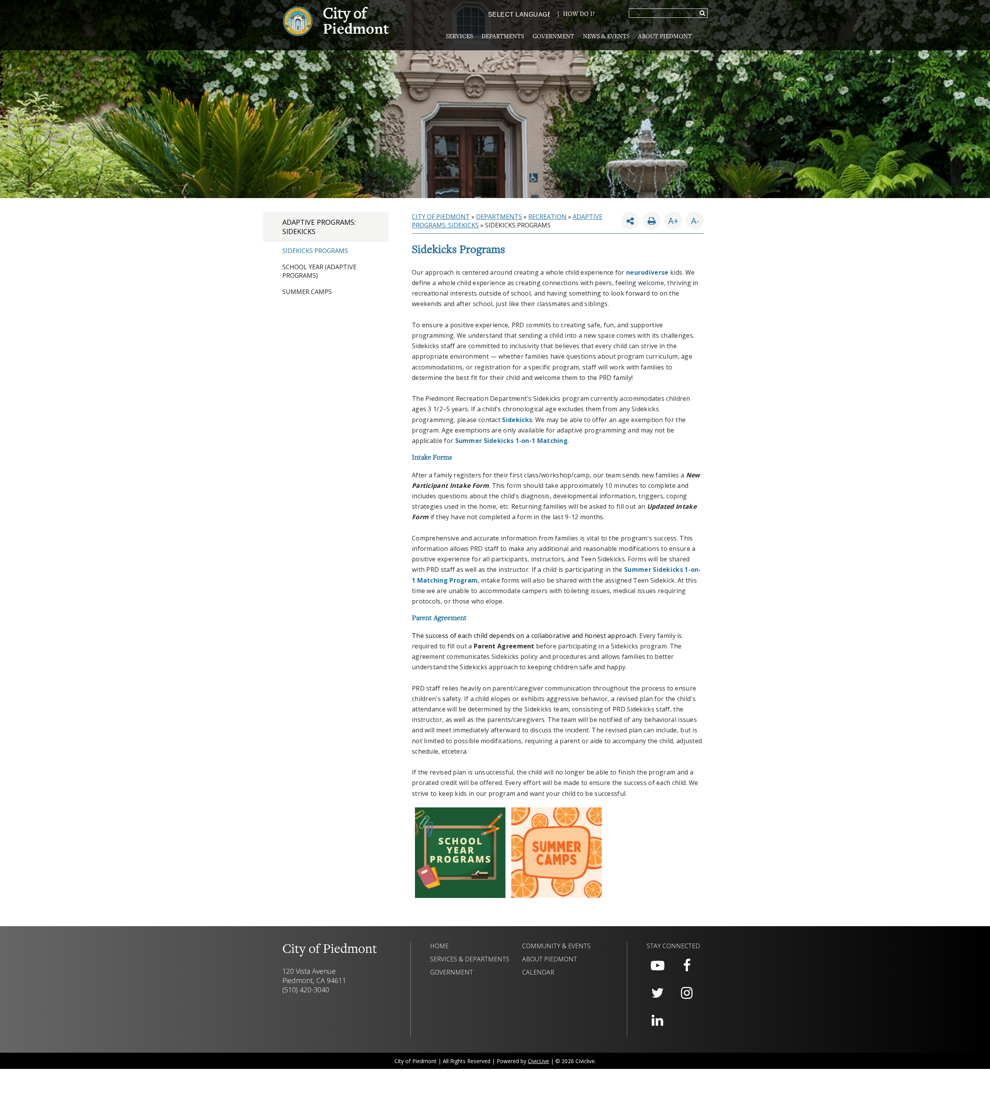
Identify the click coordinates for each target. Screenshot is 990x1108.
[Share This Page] (630, 220)
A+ (673, 220)
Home (439, 946)
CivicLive (538, 1061)
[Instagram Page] (687, 993)
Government (553, 37)
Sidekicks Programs (315, 250)
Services (459, 37)
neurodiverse (647, 272)
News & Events (606, 37)
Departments (502, 37)
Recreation (547, 216)
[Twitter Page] (657, 993)
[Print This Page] (652, 220)
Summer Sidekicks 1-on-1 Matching (511, 440)
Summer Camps (307, 291)
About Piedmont (665, 37)
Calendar (538, 972)
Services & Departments (469, 959)
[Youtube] (657, 965)
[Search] (702, 13)
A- (692, 219)
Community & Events (556, 946)
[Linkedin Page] (657, 1020)
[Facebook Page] (687, 965)
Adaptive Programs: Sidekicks (319, 226)
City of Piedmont (441, 216)
